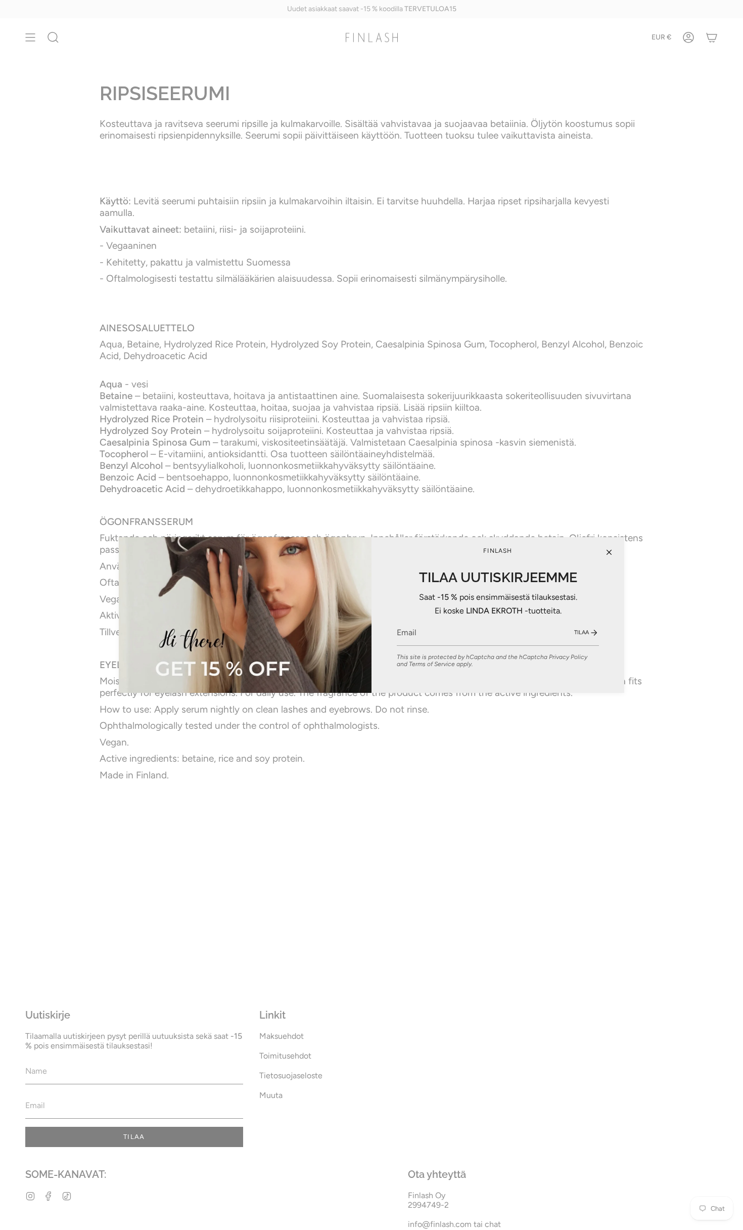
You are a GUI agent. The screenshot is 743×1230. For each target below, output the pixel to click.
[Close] (609, 552)
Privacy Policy (568, 657)
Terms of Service (432, 664)
